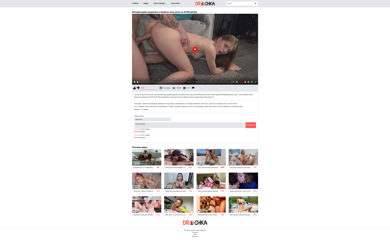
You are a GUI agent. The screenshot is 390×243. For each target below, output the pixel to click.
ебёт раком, (213, 106)
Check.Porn (195, 236)
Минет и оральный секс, (178, 103)
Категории (175, 3)
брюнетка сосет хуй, (189, 106)
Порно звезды (159, 3)
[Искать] (255, 3)
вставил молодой (236, 106)
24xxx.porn (195, 232)
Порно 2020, (204, 103)
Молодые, (189, 103)
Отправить (250, 125)
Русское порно (232, 103)
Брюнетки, (146, 103)
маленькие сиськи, (202, 106)
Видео (146, 3)
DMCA (195, 234)
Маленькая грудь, (163, 103)
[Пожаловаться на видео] (193, 88)
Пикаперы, (196, 103)
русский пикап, (163, 106)
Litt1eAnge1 (145, 109)
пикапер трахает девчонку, (148, 106)
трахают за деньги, (174, 106)
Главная (135, 3)
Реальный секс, (221, 103)
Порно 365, (212, 103)
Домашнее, (153, 103)
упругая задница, (223, 106)
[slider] (183, 82)
